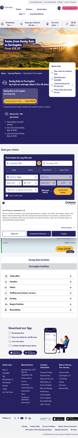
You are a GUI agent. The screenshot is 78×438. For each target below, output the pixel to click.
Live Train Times (7, 392)
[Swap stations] (39, 163)
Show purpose (66, 227)
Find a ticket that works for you (63, 91)
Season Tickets (64, 372)
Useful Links (7, 365)
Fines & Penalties (46, 385)
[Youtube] (21, 418)
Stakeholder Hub (26, 375)
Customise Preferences (38, 234)
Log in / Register (70, 2)
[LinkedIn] (30, 418)
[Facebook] (18, 418)
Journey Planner (14, 73)
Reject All (14, 234)
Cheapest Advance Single (20, 101)
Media (60, 2)
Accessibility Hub (50, 2)
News (23, 394)
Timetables (6, 373)
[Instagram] (26, 418)
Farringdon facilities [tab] (39, 266)
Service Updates (45, 398)
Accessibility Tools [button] (36, 2)
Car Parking (63, 379)
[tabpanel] (39, 294)
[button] (59, 8)
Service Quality (45, 395)
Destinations (6, 382)
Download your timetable (60, 78)
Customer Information (44, 366)
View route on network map (63, 72)
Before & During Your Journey (65, 366)
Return (30, 170)
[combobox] (21, 163)
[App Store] (58, 419)
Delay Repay (6, 379)
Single (14, 170)
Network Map (63, 388)
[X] (15, 418)
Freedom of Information (25, 398)
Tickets (4, 389)
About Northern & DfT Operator (28, 371)
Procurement (25, 402)
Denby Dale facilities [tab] (39, 259)
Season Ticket (64, 170)
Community (25, 385)
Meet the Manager (46, 388)
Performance (44, 391)
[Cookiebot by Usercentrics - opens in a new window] (67, 202)
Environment (25, 391)
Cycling (61, 382)
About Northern (27, 365)
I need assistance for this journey (62, 84)
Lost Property (63, 376)
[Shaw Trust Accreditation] (45, 419)
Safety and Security (46, 379)
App (3, 376)
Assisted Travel (45, 376)
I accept (63, 234)
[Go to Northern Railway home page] (6, 9)
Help (3, 370)
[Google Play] (72, 419)
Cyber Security (45, 404)
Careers (24, 381)
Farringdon (29, 81)
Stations (5, 386)
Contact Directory (27, 388)
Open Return (47, 170)
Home (3, 73)
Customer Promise (46, 372)
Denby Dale (15, 81)
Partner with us (26, 378)
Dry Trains (62, 385)
